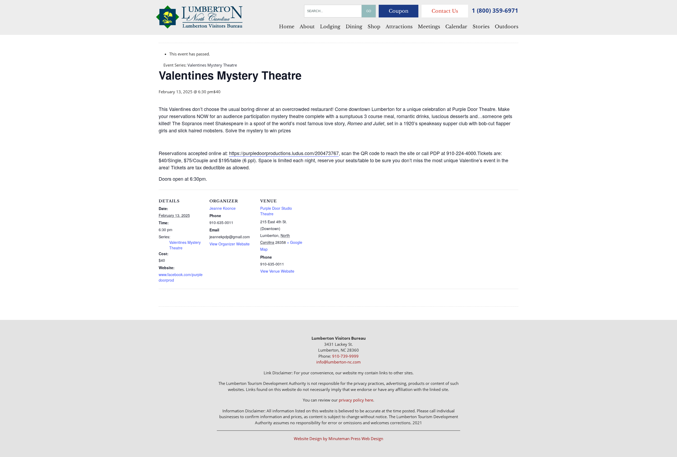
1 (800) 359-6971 (495, 10)
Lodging (330, 27)
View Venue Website (277, 271)
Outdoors (506, 27)
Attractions (399, 27)
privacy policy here (356, 400)
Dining (354, 27)
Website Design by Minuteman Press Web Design (338, 438)
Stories (481, 27)
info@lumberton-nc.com (338, 362)
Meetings (429, 27)
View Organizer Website (229, 243)
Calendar (456, 27)
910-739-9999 (345, 356)
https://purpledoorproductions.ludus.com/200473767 (284, 153)
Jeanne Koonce (222, 208)
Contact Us (445, 11)
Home (286, 27)
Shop (374, 27)
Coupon (398, 11)
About (307, 27)
